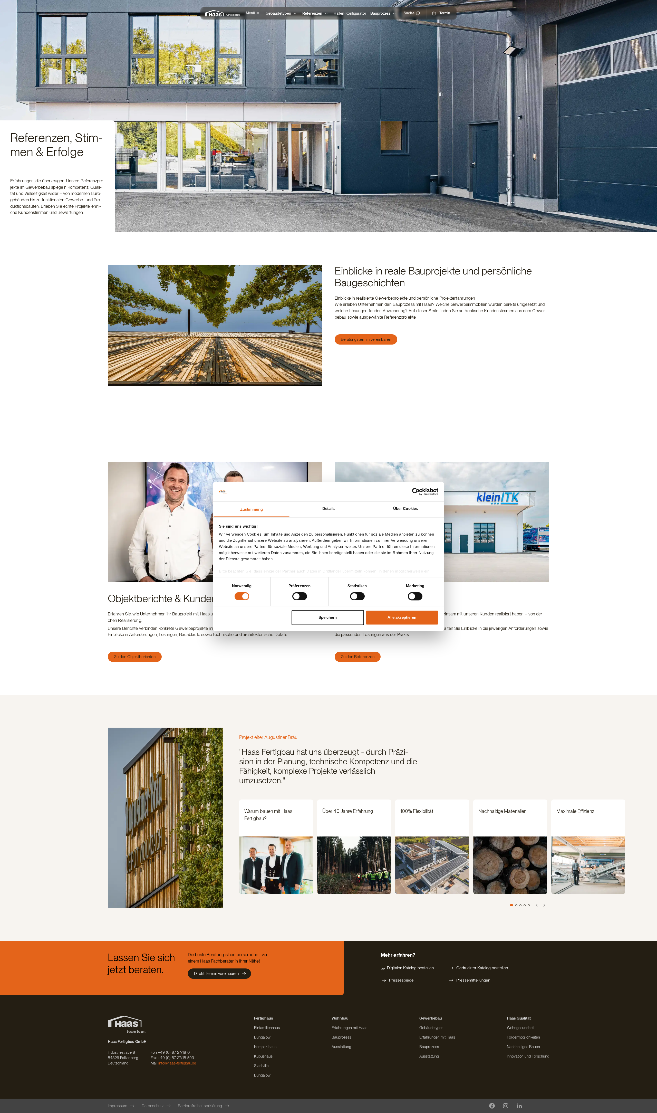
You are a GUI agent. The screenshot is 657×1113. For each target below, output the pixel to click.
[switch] (299, 596)
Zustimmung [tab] (251, 509)
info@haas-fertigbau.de (177, 1063)
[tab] (511, 905)
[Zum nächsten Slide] (544, 905)
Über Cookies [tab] (405, 509)
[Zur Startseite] (215, 13)
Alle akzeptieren (402, 617)
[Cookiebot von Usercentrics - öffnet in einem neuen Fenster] (415, 492)
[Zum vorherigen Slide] (537, 905)
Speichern (327, 617)
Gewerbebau (233, 14)
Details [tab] (328, 509)
